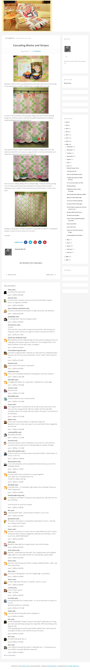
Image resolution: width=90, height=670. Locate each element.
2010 (67, 141)
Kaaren (10, 298)
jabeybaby (11, 317)
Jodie (9, 542)
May (68, 239)
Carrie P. (11, 388)
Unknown (11, 371)
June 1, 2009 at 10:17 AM (16, 393)
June (68, 165)
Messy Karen (12, 462)
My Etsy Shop (67, 83)
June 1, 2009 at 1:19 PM (15, 469)
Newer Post (12, 275)
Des (9, 510)
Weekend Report (71, 186)
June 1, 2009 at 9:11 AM (15, 335)
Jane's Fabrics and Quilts (16, 308)
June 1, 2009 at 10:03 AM (16, 385)
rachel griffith (13, 432)
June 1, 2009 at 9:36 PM (15, 585)
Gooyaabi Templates (73, 666)
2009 (67, 144)
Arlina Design (52, 666)
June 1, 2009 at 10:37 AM (16, 416)
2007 (67, 260)
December (70, 146)
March (68, 246)
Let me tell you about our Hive (75, 182)
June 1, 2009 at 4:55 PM (15, 558)
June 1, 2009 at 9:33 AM (15, 360)
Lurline (10, 588)
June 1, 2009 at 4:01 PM (15, 516)
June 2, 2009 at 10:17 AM (16, 608)
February (69, 249)
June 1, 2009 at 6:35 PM (15, 576)
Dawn (10, 529)
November (70, 150)
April (68, 242)
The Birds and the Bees (73, 215)
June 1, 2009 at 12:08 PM (16, 459)
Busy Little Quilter (14, 451)
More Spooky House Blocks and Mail (76, 194)
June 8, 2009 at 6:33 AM (15, 634)
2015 (67, 125)
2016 (67, 122)
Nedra (10, 419)
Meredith (11, 380)
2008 (67, 256)
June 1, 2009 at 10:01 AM (16, 377)
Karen (10, 472)
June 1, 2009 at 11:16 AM (16, 438)
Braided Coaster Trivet (73, 168)
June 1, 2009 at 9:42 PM (15, 595)
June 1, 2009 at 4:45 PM (15, 547)
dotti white (12, 550)
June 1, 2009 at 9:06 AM (15, 322)
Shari (10, 571)
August (69, 159)
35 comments (37, 51)
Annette (11, 440)
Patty (10, 290)
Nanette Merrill (20, 249)
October (69, 153)
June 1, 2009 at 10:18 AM (16, 401)
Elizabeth (11, 485)
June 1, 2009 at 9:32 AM (15, 347)
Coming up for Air (71, 171)
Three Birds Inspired (15, 350)
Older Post (50, 275)
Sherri (10, 579)
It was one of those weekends (75, 200)
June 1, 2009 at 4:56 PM (15, 568)
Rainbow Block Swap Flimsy (74, 212)
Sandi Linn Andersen (15, 338)
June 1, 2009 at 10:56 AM (16, 429)
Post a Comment (9, 655)
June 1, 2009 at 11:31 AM (16, 448)
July (68, 162)
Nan (9, 645)
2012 (67, 135)
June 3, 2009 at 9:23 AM (15, 616)
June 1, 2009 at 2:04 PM (15, 492)
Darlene (11, 363)
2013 (67, 131)
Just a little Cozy (71, 227)
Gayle (10, 611)
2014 (67, 128)
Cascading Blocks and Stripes (74, 235)
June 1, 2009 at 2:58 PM (15, 507)
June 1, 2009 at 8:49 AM (15, 305)
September (70, 156)
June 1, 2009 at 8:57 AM (15, 314)
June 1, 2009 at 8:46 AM (15, 295)
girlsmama (12, 519)
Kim (9, 619)
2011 (67, 138)
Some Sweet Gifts (71, 223)
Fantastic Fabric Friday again (74, 203)
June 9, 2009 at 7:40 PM (15, 652)
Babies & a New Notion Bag (74, 197)
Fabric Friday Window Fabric (74, 174)
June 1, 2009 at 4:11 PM (15, 526)
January (69, 252)
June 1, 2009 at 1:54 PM (15, 482)
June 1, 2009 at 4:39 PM (15, 539)
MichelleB (11, 396)
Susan (10, 404)
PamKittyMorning (14, 495)
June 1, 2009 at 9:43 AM (15, 368)
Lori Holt (11, 598)
